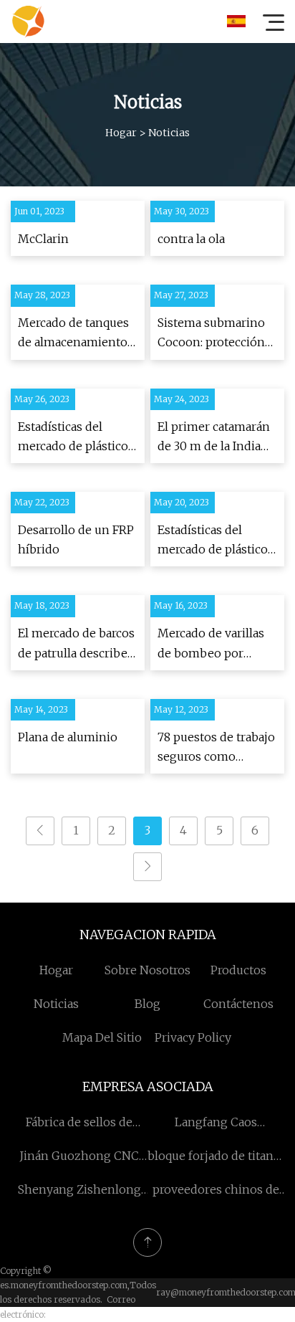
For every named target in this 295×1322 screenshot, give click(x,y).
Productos (238, 970)
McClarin (43, 239)
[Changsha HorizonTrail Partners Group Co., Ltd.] (28, 21)
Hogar (121, 132)
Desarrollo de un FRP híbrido (76, 539)
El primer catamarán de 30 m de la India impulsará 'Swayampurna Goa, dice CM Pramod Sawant (214, 437)
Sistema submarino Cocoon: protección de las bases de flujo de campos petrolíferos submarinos (213, 333)
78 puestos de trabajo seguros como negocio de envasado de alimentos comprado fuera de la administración (216, 748)
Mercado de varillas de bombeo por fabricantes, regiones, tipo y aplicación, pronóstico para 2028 (217, 644)
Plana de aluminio (67, 737)
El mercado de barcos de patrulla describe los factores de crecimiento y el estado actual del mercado (76, 644)
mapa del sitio (102, 1037)
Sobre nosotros (147, 970)
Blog (147, 1004)
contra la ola (191, 239)
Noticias (56, 1004)
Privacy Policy (193, 1037)
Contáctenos (238, 1004)
